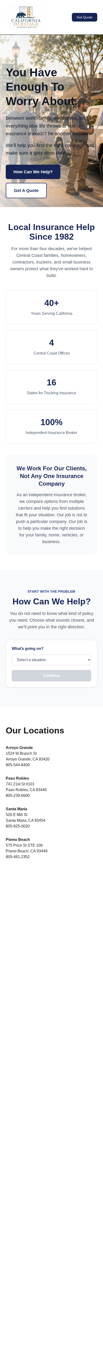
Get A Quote (26, 190)
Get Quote (84, 17)
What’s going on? (28, 649)
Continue (51, 676)
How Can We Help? (33, 171)
